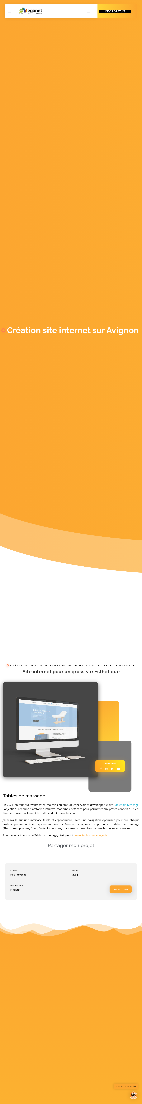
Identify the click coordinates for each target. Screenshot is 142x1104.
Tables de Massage (126, 805)
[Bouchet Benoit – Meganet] (30, 10)
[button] (133, 1095)
